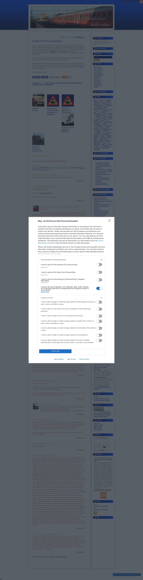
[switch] (99, 264)
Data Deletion (59, 359)
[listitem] (71, 260)
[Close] (110, 221)
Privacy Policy (84, 359)
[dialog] (71, 290)
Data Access (71, 359)
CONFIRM (55, 351)
